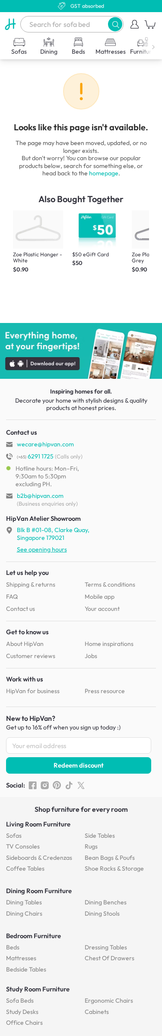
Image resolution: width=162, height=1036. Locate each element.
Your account (102, 609)
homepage (103, 173)
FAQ (12, 596)
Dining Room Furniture (39, 891)
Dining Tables (24, 902)
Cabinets (97, 1012)
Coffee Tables (25, 868)
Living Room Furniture (38, 824)
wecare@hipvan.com (45, 444)
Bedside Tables (26, 969)
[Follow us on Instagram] (44, 785)
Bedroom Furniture (33, 936)
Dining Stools (102, 913)
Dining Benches (106, 902)
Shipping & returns (30, 584)
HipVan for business (33, 691)
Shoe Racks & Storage (114, 868)
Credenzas (39, 858)
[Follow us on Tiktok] (68, 785)
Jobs (91, 656)
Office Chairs (24, 1022)
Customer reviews (30, 656)
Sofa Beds (20, 1000)
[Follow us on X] (81, 785)
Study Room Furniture (38, 989)
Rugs (91, 846)
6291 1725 (35, 456)
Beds (12, 947)
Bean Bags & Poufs (110, 858)
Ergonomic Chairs (109, 1000)
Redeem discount (79, 765)
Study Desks (22, 1012)
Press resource (105, 691)
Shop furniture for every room (81, 809)
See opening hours (42, 549)
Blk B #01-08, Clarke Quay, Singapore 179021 (53, 534)
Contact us (20, 609)
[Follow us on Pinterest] (56, 785)
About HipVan (25, 644)
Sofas (14, 835)
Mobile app (99, 596)
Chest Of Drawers (109, 958)
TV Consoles (23, 846)
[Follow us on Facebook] (32, 785)
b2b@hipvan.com (40, 496)
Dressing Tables (106, 947)
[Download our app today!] (81, 351)
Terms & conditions (110, 584)
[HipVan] (10, 24)
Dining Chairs (24, 913)
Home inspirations (109, 644)
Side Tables (100, 835)
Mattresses (21, 958)
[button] (115, 24)
